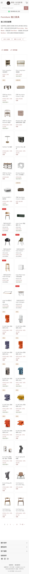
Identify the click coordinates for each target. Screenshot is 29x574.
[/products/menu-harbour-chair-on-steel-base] (7, 241)
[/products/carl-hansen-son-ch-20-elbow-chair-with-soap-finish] (20, 501)
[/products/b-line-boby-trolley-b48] (20, 318)
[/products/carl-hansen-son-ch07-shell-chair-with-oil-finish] (20, 475)
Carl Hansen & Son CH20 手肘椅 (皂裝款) (20, 510)
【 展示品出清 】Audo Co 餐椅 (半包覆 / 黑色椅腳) (7, 225)
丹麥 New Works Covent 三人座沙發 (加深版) (20, 96)
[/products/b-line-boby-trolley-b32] (20, 370)
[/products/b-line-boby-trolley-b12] (20, 397)
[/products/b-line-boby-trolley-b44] (20, 344)
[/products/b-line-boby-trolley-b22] (7, 397)
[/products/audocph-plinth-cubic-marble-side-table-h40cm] (20, 267)
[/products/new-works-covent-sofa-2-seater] (20, 189)
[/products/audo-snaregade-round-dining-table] (20, 292)
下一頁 (22, 524)
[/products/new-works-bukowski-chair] (7, 113)
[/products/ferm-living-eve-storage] (7, 62)
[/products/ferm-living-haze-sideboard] (20, 62)
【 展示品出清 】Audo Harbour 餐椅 (7, 250)
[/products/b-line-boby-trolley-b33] (7, 370)
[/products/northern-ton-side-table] (7, 139)
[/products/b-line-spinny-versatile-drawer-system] (20, 449)
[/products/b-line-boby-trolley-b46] (7, 344)
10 (16, 524)
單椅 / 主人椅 (17, 39)
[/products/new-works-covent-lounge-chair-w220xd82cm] (20, 87)
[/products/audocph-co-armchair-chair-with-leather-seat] (7, 215)
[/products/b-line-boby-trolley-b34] (7, 423)
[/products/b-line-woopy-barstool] (7, 475)
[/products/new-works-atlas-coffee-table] (7, 87)
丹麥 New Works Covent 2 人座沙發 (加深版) (21, 199)
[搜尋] (26, 8)
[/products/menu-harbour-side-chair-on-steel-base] (20, 241)
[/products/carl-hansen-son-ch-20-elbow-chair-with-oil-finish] (7, 501)
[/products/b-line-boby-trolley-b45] (7, 318)
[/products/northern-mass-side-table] (20, 139)
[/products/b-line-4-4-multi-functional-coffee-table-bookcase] (7, 189)
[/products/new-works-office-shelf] (7, 165)
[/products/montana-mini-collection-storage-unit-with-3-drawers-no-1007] (20, 113)
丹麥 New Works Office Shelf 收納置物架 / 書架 (6, 174)
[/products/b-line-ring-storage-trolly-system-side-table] (7, 449)
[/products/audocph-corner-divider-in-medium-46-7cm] (20, 215)
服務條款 (11, 565)
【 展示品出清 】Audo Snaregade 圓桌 (20, 302)
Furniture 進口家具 (10, 17)
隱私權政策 (17, 565)
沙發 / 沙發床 (6, 39)
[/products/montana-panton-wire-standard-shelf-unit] (20, 165)
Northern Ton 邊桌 (7, 147)
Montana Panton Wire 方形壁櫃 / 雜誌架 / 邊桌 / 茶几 (21, 174)
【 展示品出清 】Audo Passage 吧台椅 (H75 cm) (7, 276)
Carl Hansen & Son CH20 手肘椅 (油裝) (7, 510)
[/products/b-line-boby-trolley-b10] (20, 423)
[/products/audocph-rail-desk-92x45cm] (7, 292)
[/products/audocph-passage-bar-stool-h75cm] (7, 267)
